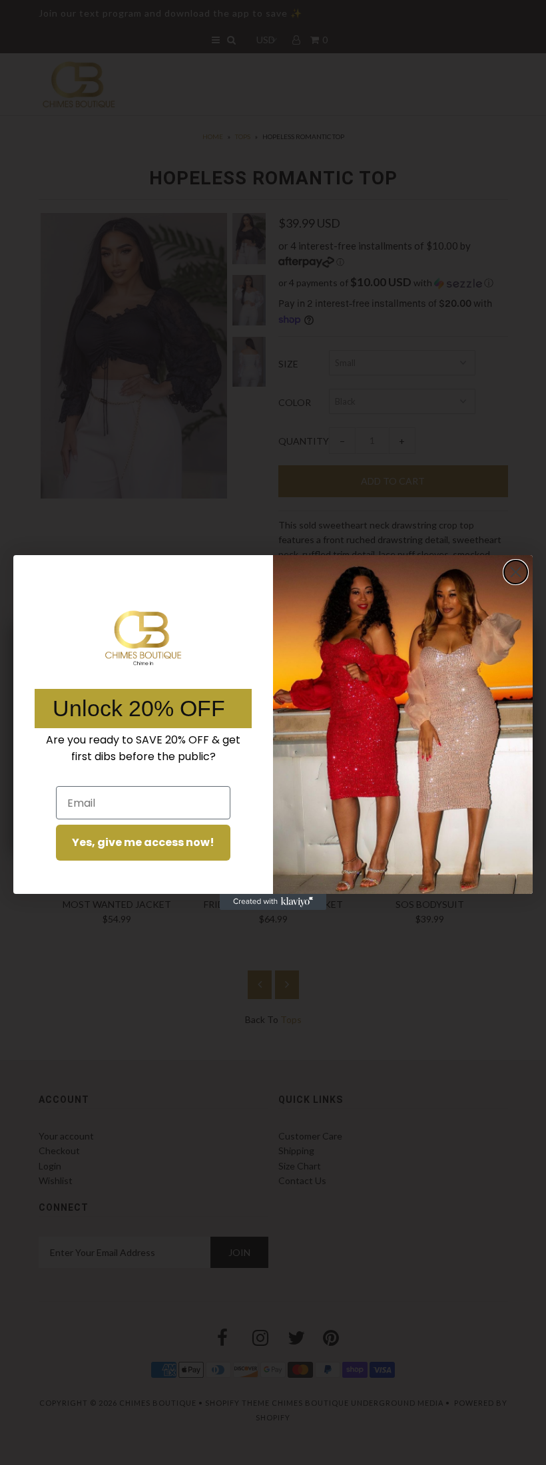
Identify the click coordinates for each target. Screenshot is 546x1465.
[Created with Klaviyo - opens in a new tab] (273, 902)
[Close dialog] (515, 572)
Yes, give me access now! (143, 842)
